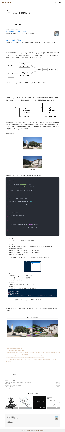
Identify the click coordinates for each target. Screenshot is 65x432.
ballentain (28, 430)
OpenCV (6, 380)
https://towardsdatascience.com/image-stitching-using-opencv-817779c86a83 (25, 357)
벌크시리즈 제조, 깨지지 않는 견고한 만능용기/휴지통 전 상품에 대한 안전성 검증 (23, 33)
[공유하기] (8, 375)
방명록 (60, 2)
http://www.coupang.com (11, 38)
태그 (56, 2)
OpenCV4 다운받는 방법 (9, 386)
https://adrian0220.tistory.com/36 (14, 348)
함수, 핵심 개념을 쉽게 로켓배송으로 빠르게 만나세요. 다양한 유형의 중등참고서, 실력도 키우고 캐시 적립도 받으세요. (31, 42)
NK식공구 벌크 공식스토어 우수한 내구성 (16, 31)
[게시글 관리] (10, 375)
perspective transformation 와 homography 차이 (13, 385)
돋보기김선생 (42, 430)
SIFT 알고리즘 (7, 383)
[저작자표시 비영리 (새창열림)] (18, 374)
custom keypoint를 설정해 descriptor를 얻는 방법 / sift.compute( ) (16, 388)
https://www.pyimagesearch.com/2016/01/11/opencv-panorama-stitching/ (24, 355)
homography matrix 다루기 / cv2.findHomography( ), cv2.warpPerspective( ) (18, 382)
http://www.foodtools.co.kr (11, 29)
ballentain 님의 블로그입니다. (12, 418)
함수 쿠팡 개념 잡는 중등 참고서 (13, 41)
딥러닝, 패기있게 (6, 2)
